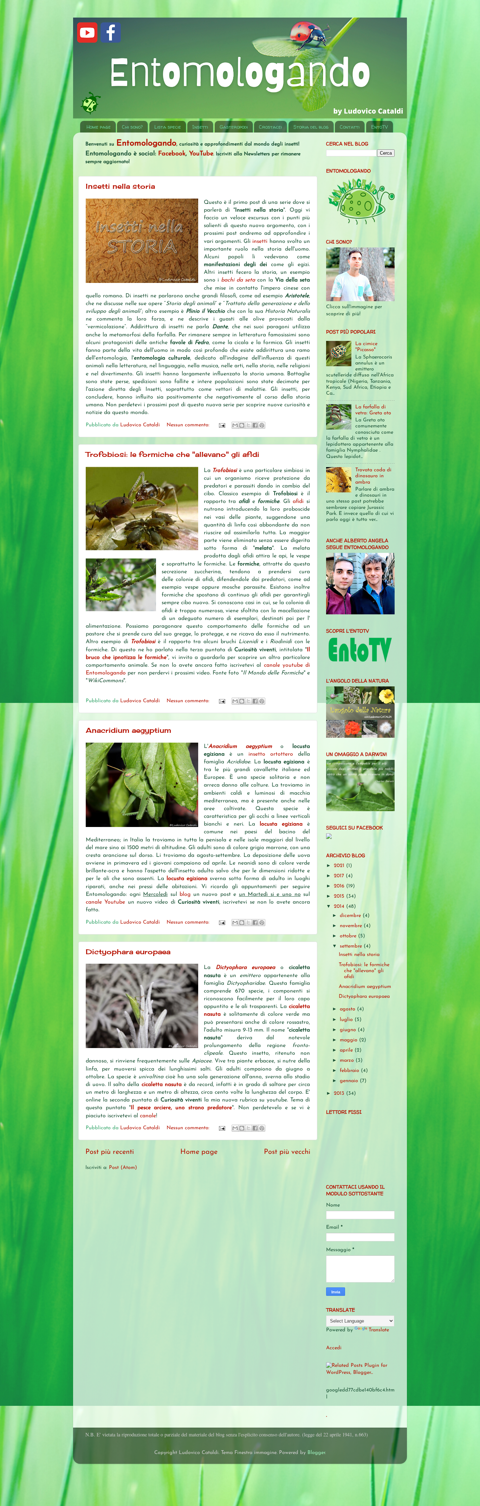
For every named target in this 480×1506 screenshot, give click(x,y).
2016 (340, 886)
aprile (347, 1050)
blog (186, 894)
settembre (352, 946)
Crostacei (270, 126)
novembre (352, 926)
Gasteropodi (234, 126)
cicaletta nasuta (162, 1084)
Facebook (172, 154)
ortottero (284, 754)
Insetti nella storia (120, 186)
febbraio (350, 1070)
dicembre (351, 915)
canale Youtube (105, 902)
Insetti (200, 126)
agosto (348, 1009)
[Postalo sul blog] (241, 425)
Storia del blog (311, 126)
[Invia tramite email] (235, 425)
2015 (340, 896)
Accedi (334, 1348)
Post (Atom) (123, 1167)
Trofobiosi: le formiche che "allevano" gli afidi (172, 454)
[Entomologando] (329, 837)
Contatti (349, 126)
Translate (379, 1330)
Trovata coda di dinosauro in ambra (373, 476)
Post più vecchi (287, 1152)
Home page (98, 126)
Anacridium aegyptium (128, 730)
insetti (260, 241)
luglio (347, 1019)
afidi (299, 501)
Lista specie (167, 126)
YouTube (201, 154)
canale (148, 1116)
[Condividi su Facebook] (255, 425)
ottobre (349, 936)
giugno (349, 1030)
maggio (349, 1040)
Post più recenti (109, 1152)
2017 (340, 876)
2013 (340, 1093)
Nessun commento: (189, 425)
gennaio (350, 1081)
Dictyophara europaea (128, 951)
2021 (340, 865)
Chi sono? (132, 126)
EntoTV (379, 126)
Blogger (316, 1452)
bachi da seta (238, 280)
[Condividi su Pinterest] (261, 425)
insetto (259, 754)
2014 (340, 906)
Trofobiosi (225, 470)
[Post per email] (221, 425)
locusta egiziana (281, 824)
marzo (348, 1060)
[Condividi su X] (248, 425)
